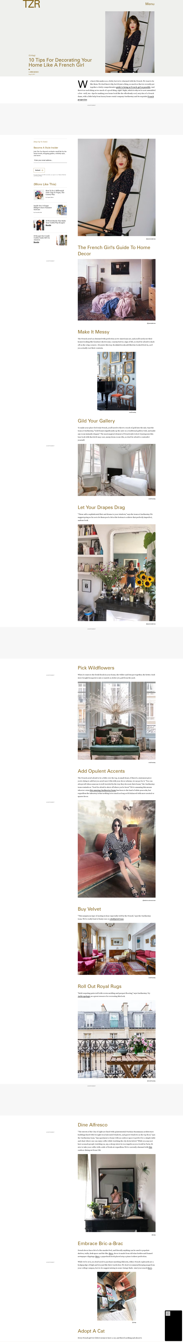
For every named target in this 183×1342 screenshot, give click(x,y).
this (150, 1147)
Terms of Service (62, 174)
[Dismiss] (179, 1312)
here (150, 1268)
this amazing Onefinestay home (103, 790)
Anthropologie (84, 996)
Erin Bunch (34, 72)
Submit (37, 170)
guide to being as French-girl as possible (133, 87)
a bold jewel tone (117, 919)
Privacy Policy (39, 175)
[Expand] (167, 1312)
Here (111, 1253)
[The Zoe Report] (31, 4)
